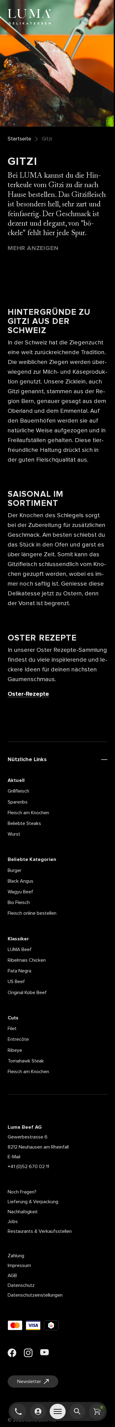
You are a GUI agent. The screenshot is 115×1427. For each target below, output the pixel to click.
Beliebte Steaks (24, 823)
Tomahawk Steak (26, 1060)
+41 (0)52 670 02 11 (28, 1166)
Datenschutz (21, 1285)
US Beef (16, 981)
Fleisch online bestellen (32, 913)
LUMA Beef (20, 949)
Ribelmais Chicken (27, 960)
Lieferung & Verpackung (33, 1201)
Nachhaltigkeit (23, 1211)
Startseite (19, 139)
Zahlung (16, 1255)
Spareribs (18, 802)
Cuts (13, 1017)
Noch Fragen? (22, 1191)
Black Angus (20, 881)
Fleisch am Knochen (28, 812)
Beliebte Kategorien (32, 859)
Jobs (13, 1221)
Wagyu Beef (20, 891)
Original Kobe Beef (27, 992)
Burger (14, 870)
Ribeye (15, 1050)
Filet (12, 1028)
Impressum (19, 1265)
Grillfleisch (18, 791)
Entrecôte (18, 1039)
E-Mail (14, 1156)
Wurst (14, 834)
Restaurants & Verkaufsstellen (40, 1231)
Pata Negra (19, 970)
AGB (12, 1275)
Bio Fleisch (19, 902)
